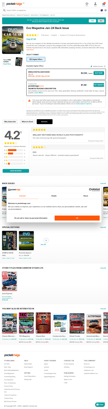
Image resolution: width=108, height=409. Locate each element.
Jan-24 (52, 15)
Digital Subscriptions (8, 15)
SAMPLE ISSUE (7, 253)
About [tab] (85, 196)
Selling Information (70, 376)
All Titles (7, 364)
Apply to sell (68, 379)
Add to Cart (10, 258)
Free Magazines (9, 373)
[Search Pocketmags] (4, 10)
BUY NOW (99, 73)
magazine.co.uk (89, 370)
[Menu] (3, 4)
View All (103, 183)
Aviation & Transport (23, 15)
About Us (87, 364)
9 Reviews (45, 35)
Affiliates (67, 367)
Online (46, 370)
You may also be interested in (18, 309)
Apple (46, 364)
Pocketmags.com (89, 367)
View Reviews (16, 171)
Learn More (38, 93)
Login (65, 382)
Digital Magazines (49, 376)
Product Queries (69, 364)
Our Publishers (8, 380)
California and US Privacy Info (12, 390)
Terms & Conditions (10, 395)
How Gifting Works (30, 376)
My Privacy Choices (10, 401)
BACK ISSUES (8, 183)
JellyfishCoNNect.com (91, 373)
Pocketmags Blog (9, 376)
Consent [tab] (22, 196)
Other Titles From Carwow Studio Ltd (22, 268)
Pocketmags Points (50, 373)
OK (77, 218)
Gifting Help (28, 379)
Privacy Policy (8, 386)
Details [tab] (54, 196)
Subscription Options (84, 104)
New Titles (7, 367)
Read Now (7, 64)
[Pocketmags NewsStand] (13, 4)
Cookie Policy (8, 398)
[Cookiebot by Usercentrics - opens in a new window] (90, 189)
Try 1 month (99, 85)
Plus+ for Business (10, 383)
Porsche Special (25, 253)
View (3, 217)
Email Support (28, 367)
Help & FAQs (28, 364)
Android (46, 367)
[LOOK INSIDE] (12, 53)
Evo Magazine (44, 15)
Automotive (34, 15)
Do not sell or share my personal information (30, 218)
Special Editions (11, 227)
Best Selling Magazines (11, 370)
